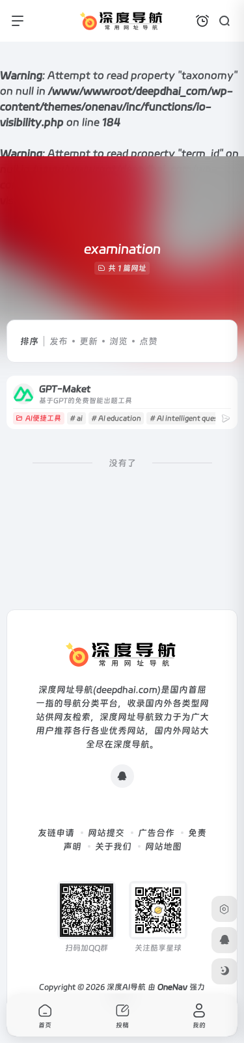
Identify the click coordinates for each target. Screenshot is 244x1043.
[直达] (226, 418)
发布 (58, 341)
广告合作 (156, 832)
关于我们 (113, 846)
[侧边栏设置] (224, 909)
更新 (88, 341)
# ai (76, 418)
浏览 (118, 341)
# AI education (116, 418)
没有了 (122, 463)
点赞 (148, 341)
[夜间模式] (224, 971)
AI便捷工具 (43, 418)
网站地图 (163, 846)
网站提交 (106, 832)
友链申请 (56, 832)
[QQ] (122, 776)
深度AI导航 (126, 987)
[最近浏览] (202, 20)
